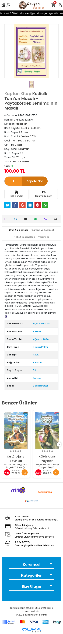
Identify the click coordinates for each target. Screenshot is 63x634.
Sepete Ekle (35, 181)
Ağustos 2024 (41, 339)
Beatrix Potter (40, 347)
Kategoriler (31, 575)
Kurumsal (31, 564)
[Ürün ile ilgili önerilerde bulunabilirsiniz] (56, 219)
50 (34, 370)
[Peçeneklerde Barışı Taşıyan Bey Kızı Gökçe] (47, 430)
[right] (59, 444)
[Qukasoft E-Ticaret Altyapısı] (31, 630)
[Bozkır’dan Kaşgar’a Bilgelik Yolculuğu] (16, 430)
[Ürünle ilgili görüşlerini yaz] (16, 219)
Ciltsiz (36, 354)
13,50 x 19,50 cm (41, 323)
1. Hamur (38, 362)
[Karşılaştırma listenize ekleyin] (26, 219)
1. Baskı (37, 331)
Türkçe (37, 378)
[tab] (18, 230)
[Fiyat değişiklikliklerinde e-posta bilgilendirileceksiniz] (36, 219)
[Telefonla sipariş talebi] (46, 219)
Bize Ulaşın (31, 586)
